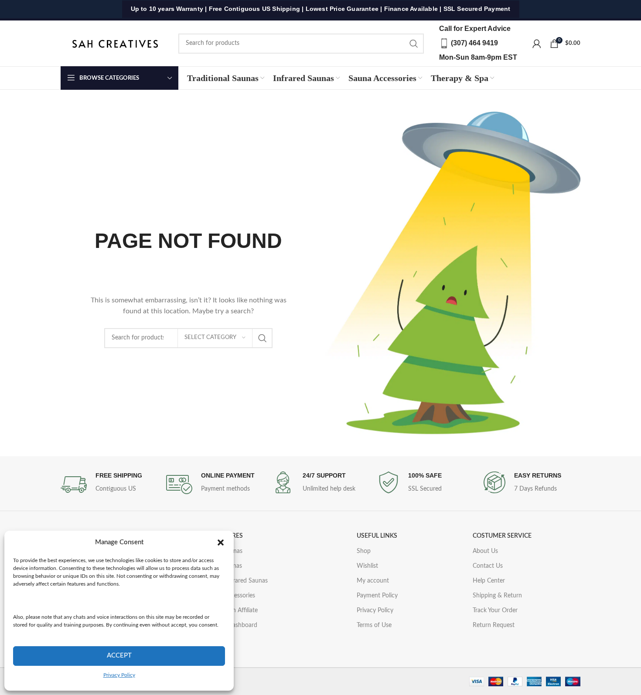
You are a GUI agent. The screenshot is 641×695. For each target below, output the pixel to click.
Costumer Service (502, 536)
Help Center (489, 581)
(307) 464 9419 (474, 43)
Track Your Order (495, 610)
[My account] (537, 43)
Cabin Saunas (224, 566)
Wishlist (367, 566)
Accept (119, 655)
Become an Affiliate (232, 610)
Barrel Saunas (224, 551)
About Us (485, 551)
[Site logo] (115, 43)
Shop (364, 551)
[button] (220, 542)
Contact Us (488, 566)
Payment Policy (377, 596)
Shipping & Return (497, 596)
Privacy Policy (119, 675)
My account (373, 581)
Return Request (494, 625)
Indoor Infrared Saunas (237, 581)
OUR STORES (224, 536)
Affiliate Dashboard (231, 625)
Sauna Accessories (230, 596)
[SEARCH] (414, 44)
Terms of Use (374, 625)
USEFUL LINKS (377, 536)
